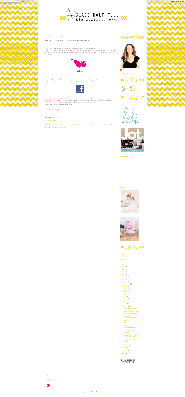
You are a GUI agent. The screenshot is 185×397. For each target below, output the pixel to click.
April (125, 304)
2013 (124, 274)
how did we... (127, 333)
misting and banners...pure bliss (130, 316)
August (126, 294)
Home (80, 124)
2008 (124, 353)
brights (126, 322)
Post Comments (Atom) (59, 127)
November (127, 286)
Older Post (112, 124)
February (126, 345)
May (125, 301)
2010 (124, 282)
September (127, 291)
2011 (124, 279)
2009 (124, 350)
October (126, 289)
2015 (124, 269)
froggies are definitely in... (131, 313)
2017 (124, 264)
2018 (124, 261)
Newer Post (48, 124)
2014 (124, 272)
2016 (124, 267)
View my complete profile (127, 73)
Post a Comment (52, 120)
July (125, 296)
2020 (124, 257)
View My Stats (50, 380)
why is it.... (126, 325)
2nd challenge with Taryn (131, 311)
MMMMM (126, 320)
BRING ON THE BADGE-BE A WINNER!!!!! (131, 336)
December (127, 284)
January (126, 347)
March (126, 306)
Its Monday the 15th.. (130, 330)
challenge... (127, 342)
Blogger (100, 392)
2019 (124, 259)
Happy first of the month (130, 308)
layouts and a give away (131, 339)
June (125, 299)
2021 (124, 254)
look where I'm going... (130, 328)
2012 (124, 277)
